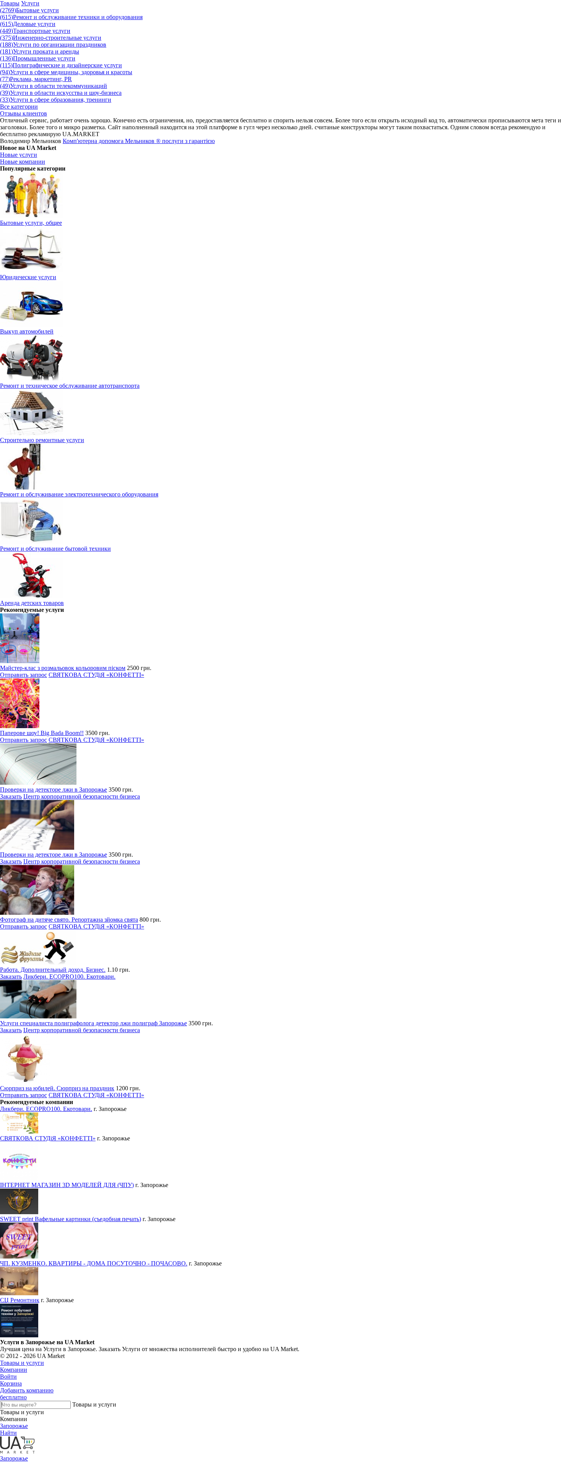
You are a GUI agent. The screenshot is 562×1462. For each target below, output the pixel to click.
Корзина (11, 1383)
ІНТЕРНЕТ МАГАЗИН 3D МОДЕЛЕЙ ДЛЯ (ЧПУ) (67, 1185)
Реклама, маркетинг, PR (36, 79)
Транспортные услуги (35, 31)
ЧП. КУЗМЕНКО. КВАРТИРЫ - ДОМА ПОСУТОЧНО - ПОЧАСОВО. (93, 1263)
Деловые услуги (27, 24)
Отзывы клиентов (23, 113)
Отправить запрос (23, 675)
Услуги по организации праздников (53, 44)
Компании (13, 1369)
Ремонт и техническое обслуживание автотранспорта (70, 385)
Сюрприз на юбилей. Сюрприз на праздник (57, 1088)
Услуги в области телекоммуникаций (53, 86)
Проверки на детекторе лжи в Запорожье (53, 789)
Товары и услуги (22, 1363)
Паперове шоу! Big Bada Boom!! (42, 733)
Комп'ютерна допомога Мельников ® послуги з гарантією (139, 141)
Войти (8, 1376)
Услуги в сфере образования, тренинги (55, 99)
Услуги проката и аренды (39, 51)
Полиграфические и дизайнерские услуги (61, 65)
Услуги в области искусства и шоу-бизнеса (61, 92)
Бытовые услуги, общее (31, 223)
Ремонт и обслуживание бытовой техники (55, 548)
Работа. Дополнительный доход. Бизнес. (53, 969)
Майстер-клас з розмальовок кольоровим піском (62, 668)
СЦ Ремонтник (19, 1300)
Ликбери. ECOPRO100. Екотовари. (69, 976)
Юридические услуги (28, 277)
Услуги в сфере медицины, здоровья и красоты (66, 72)
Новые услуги (18, 154)
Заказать (11, 796)
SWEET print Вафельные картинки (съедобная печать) (70, 1219)
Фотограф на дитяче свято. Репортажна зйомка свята (69, 919)
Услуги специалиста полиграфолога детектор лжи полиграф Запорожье (93, 1023)
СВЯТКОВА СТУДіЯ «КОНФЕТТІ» (96, 675)
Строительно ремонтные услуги (42, 440)
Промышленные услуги (37, 58)
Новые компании (22, 161)
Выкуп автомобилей (27, 331)
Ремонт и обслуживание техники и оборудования (71, 17)
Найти (8, 1432)
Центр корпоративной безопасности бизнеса (81, 796)
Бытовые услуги (29, 10)
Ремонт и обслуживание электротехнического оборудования (79, 494)
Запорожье (14, 1426)
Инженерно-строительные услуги (50, 37)
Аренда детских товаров (32, 603)
